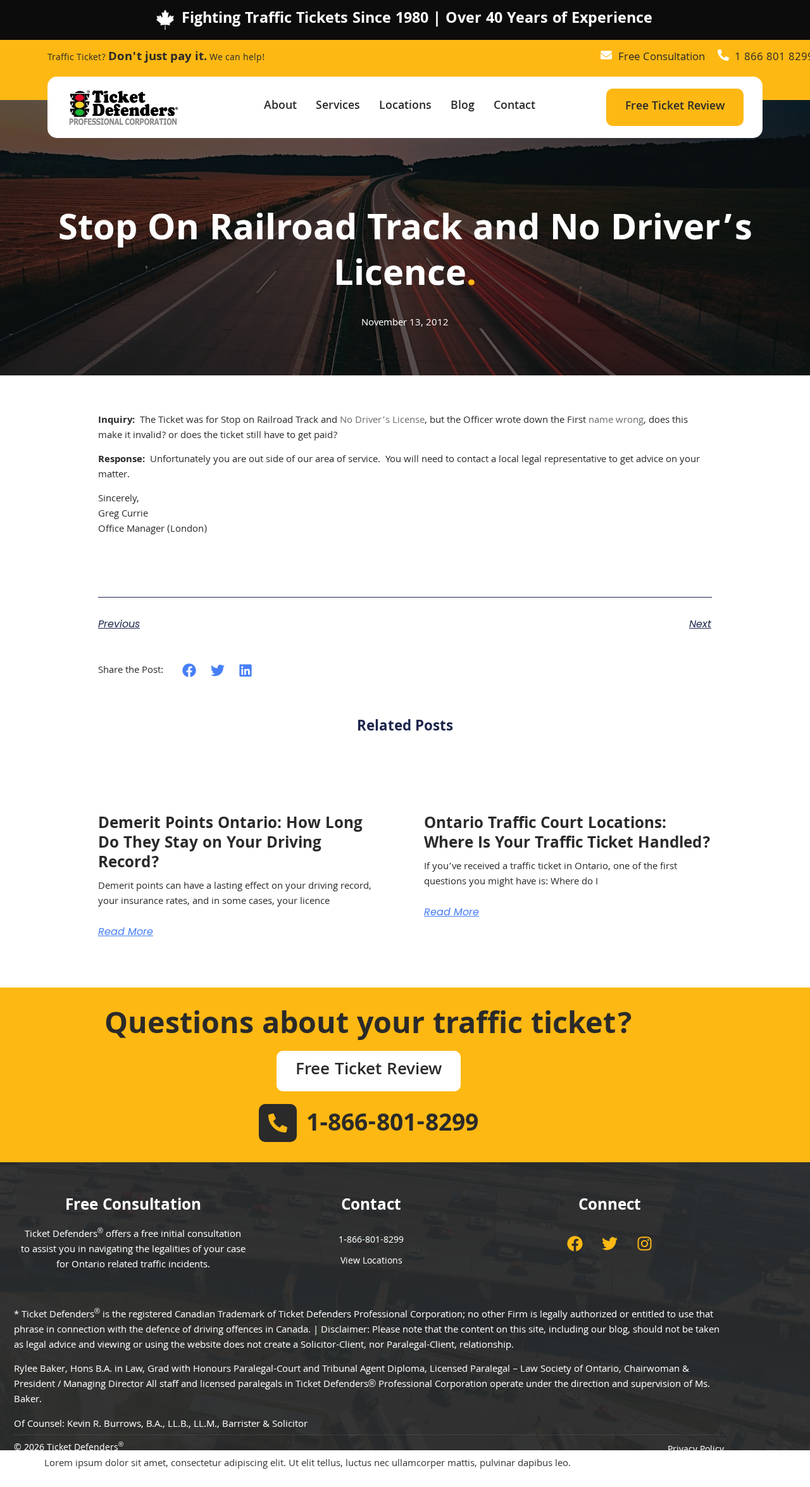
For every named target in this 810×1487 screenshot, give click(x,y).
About (280, 106)
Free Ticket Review (675, 107)
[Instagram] (645, 1243)
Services (338, 106)
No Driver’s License (382, 421)
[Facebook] (575, 1243)
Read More (125, 932)
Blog (463, 106)
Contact (514, 106)
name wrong (616, 421)
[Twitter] (610, 1243)
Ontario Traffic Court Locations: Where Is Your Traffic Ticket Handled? (567, 835)
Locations (405, 106)
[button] (189, 670)
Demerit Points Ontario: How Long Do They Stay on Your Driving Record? (230, 844)
